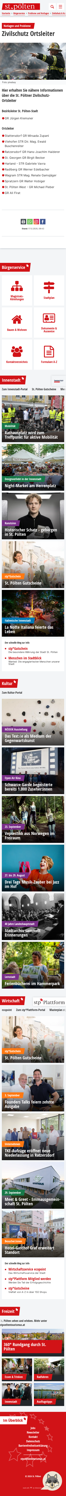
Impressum (33, 1450)
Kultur (7, 683)
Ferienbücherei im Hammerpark (32, 983)
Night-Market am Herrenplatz (30, 485)
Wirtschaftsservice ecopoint (27, 1269)
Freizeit (8, 1311)
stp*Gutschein (18, 648)
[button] (51, 1481)
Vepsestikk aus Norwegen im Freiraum (30, 835)
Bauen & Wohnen (17, 329)
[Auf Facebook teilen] (42, 221)
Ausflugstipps (44, 1401)
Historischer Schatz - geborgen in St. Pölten (31, 532)
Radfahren (42, 1376)
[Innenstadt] (17, 1391)
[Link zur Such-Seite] (52, 6)
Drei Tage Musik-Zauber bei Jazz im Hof (32, 884)
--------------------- (33, 1454)
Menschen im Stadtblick (24, 658)
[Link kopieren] (36, 221)
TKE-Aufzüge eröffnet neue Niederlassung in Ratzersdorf (29, 1152)
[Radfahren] (49, 1366)
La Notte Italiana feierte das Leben (29, 629)
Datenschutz (33, 1441)
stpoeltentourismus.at (12, 1325)
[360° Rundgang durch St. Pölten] (33, 1340)
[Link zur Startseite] (21, 6)
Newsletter (33, 1432)
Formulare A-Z (49, 361)
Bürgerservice (13, 267)
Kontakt (33, 1436)
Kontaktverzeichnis (17, 361)
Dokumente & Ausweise (49, 330)
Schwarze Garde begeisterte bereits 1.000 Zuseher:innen (28, 786)
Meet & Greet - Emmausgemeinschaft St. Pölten (32, 1201)
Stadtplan (49, 297)
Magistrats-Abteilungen (17, 298)
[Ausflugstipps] (49, 1391)
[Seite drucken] (23, 221)
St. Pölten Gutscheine (44, 389)
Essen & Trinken (14, 1376)
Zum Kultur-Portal (12, 692)
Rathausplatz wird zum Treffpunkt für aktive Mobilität (31, 434)
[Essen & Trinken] (17, 1366)
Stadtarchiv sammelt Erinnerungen (23, 932)
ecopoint (7, 1009)
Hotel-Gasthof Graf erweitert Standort (29, 1250)
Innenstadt (11, 380)
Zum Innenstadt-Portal (14, 389)
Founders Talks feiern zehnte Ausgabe (29, 1104)
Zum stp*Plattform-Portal (30, 1009)
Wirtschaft (11, 1000)
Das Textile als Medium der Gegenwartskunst (28, 738)
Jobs (33, 1428)
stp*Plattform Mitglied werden (29, 1279)
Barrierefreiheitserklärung (33, 1445)
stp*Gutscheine (18, 1288)
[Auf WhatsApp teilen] (30, 221)
